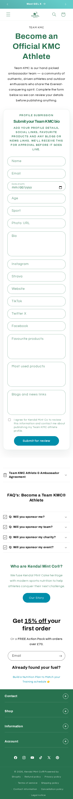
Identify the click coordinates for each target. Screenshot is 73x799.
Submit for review (36, 440)
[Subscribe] (60, 656)
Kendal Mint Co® (34, 772)
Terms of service (28, 783)
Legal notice (38, 795)
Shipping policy (50, 783)
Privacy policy (53, 777)
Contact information (25, 789)
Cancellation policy (52, 789)
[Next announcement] (65, 4)
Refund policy (33, 777)
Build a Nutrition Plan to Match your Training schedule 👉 (36, 679)
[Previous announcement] (7, 4)
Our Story (36, 597)
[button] (8, 14)
